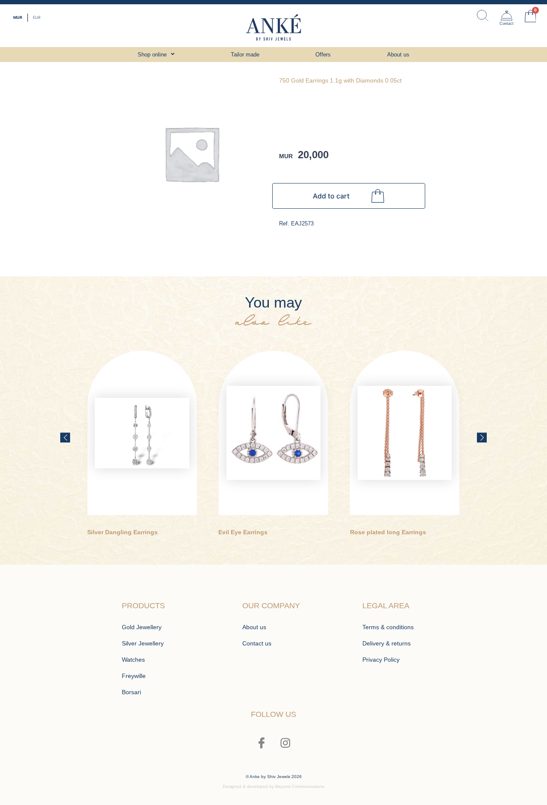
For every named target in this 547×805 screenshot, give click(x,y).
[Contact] (506, 15)
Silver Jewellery (143, 643)
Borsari (131, 692)
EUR (37, 17)
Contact (507, 23)
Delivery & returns (386, 643)
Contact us (256, 643)
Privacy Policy (381, 659)
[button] (65, 438)
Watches (133, 659)
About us (254, 627)
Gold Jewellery (142, 627)
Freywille (134, 675)
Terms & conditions (388, 627)
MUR (17, 17)
